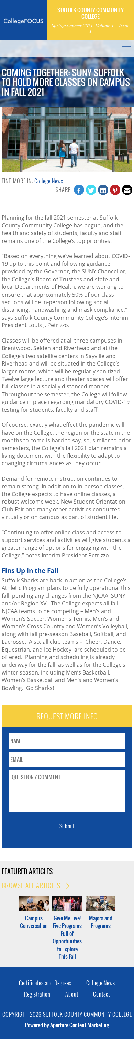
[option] (34, 912)
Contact (101, 994)
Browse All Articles (32, 885)
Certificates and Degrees (45, 983)
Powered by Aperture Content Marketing (67, 1025)
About (71, 994)
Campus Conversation (34, 922)
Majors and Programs (100, 922)
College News (48, 181)
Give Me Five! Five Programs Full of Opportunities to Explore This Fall (67, 937)
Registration (37, 994)
